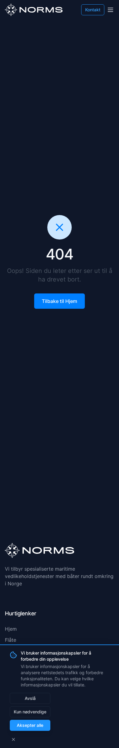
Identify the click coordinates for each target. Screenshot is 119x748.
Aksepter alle (30, 725)
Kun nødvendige (30, 711)
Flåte (10, 640)
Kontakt (92, 9)
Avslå (30, 698)
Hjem (11, 629)
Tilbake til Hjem (59, 301)
